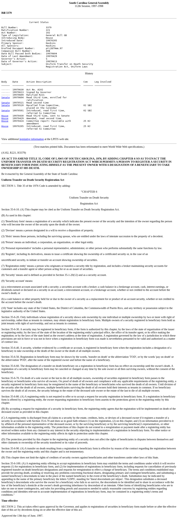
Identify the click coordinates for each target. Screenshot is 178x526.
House (4, 115)
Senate (5, 97)
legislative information (31, 139)
